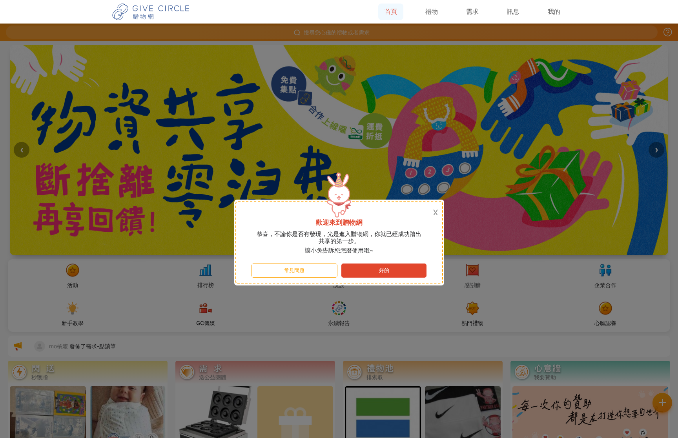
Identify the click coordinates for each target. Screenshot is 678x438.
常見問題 (294, 270)
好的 (384, 270)
